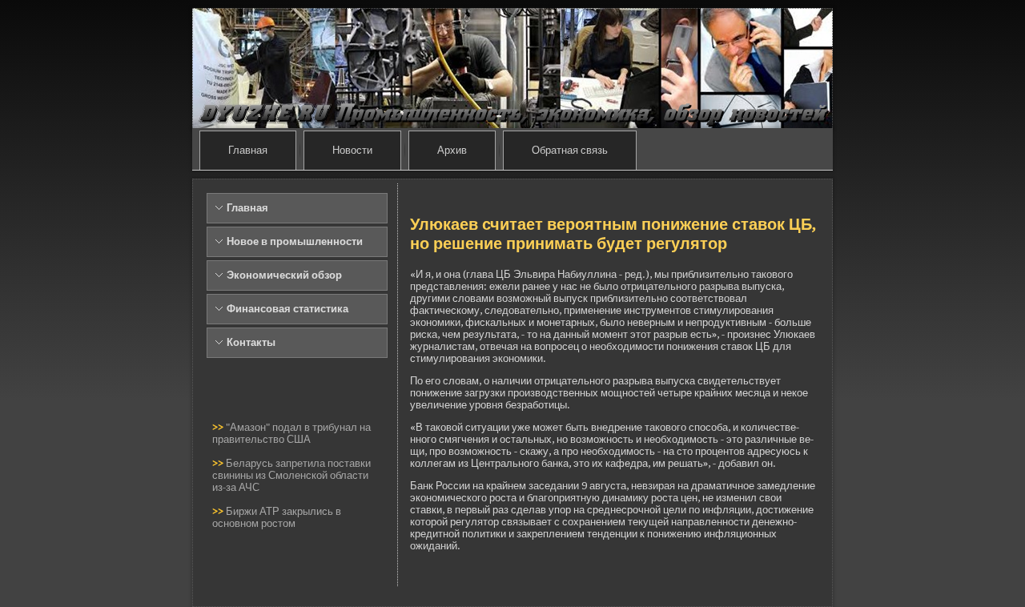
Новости (352, 150)
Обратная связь (570, 150)
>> (219, 427)
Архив (452, 150)
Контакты (251, 342)
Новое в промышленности (295, 241)
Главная (247, 150)
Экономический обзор (284, 275)
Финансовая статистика (287, 309)
